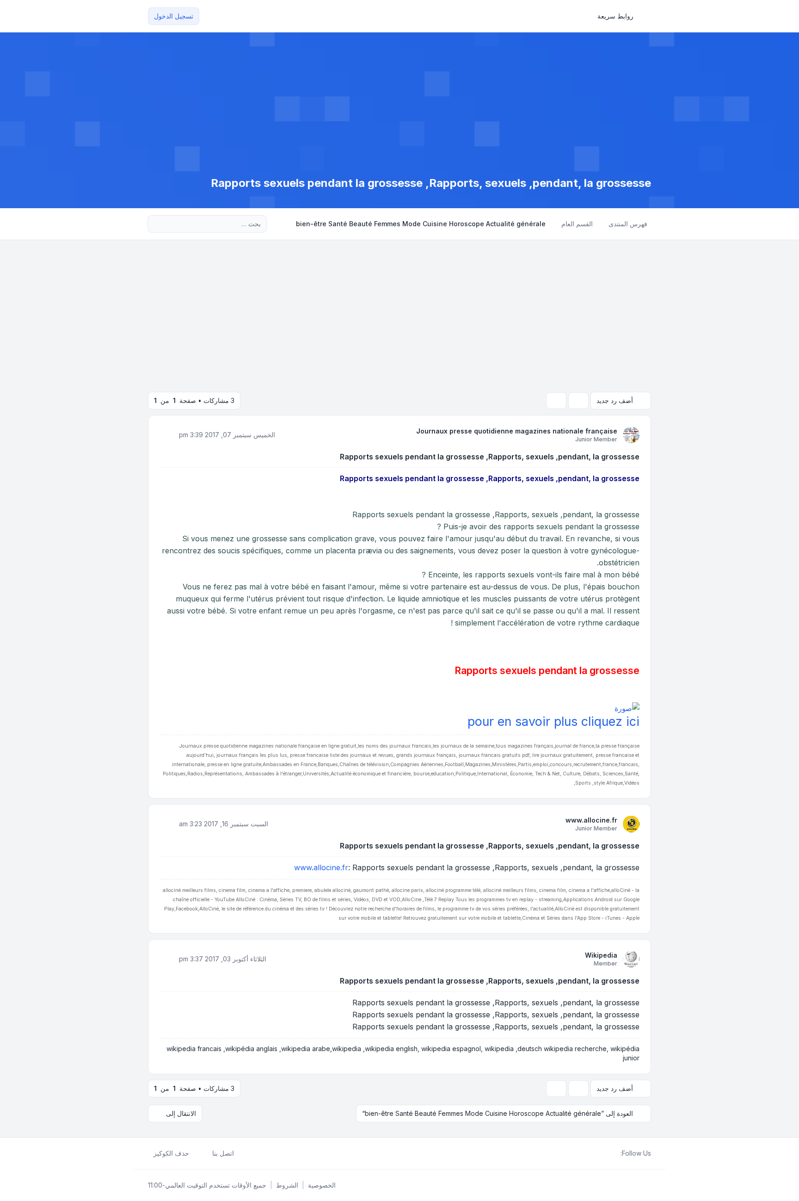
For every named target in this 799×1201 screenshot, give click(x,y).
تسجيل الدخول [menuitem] (173, 16)
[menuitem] (619, 16)
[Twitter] (607, 1153)
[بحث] (174, 224)
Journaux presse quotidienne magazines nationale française (516, 431)
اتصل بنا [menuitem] (223, 1153)
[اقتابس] (167, 434)
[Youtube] (600, 1153)
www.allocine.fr (591, 820)
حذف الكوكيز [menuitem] (171, 1153)
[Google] (593, 1153)
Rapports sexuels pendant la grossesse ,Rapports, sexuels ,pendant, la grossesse (489, 456)
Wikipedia (601, 955)
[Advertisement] (399, 309)
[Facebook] (615, 1153)
